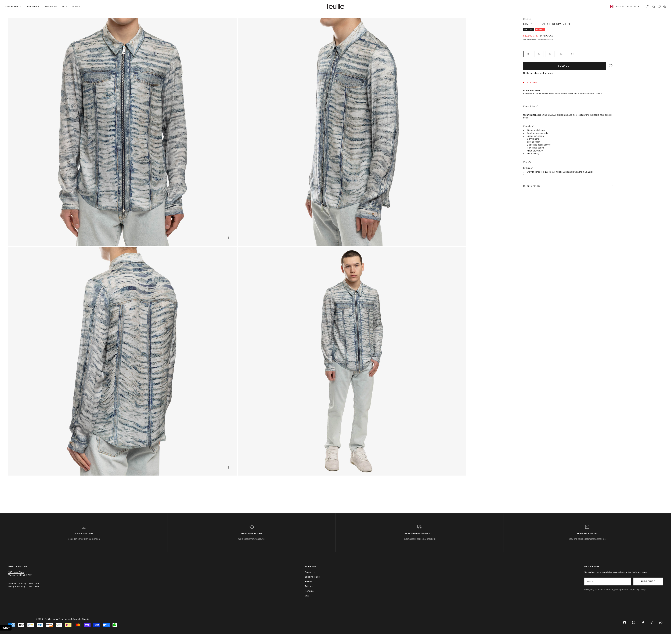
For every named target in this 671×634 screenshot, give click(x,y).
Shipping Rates (312, 577)
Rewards (309, 591)
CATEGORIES (50, 6)
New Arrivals (13, 6)
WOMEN (75, 6)
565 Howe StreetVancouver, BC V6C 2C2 (20, 574)
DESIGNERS (32, 6)
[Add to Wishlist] (610, 66)
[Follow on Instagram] (633, 622)
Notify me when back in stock (538, 73)
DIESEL (527, 19)
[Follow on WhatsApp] (661, 622)
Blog (307, 596)
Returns (308, 581)
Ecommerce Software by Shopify (74, 619)
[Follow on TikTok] (652, 622)
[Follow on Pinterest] (642, 622)
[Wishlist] (659, 6)
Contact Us (310, 572)
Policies (308, 586)
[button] (6, 628)
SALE (64, 6)
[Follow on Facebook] (624, 622)
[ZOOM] (228, 237)
